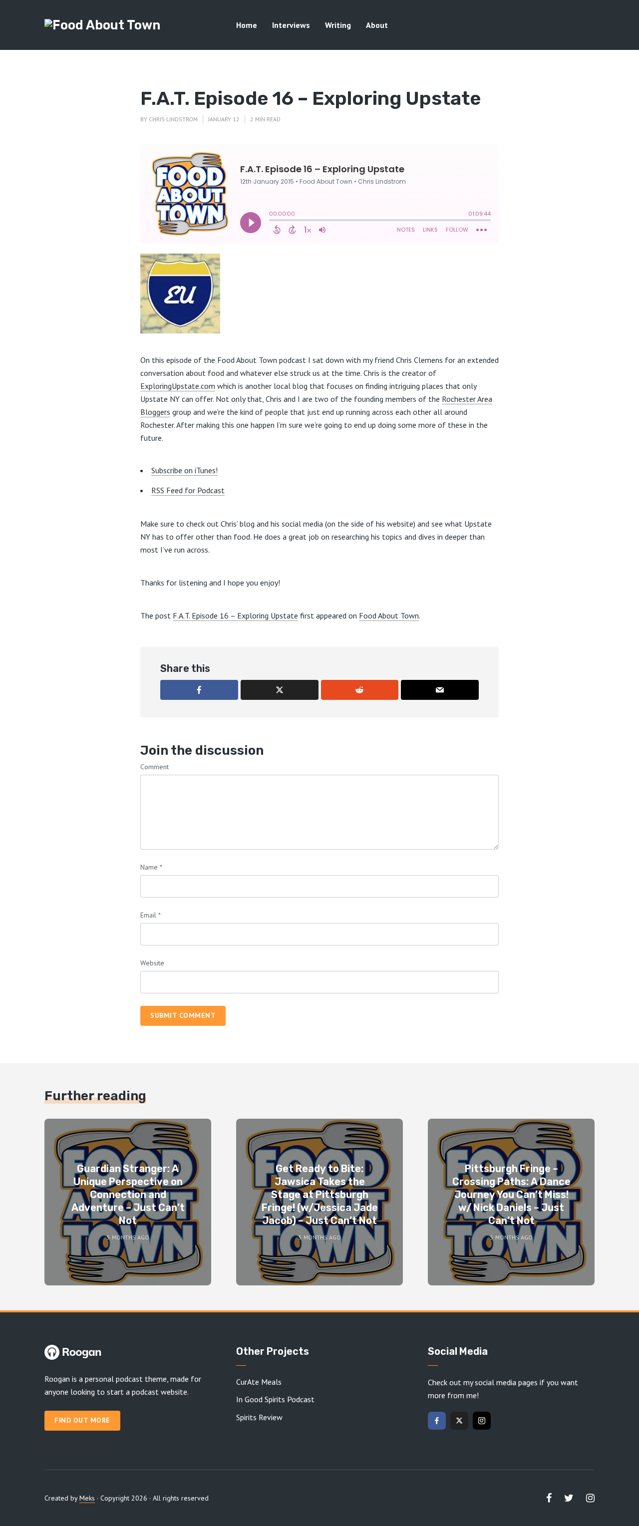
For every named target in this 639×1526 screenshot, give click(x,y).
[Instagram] (482, 1421)
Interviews (291, 25)
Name (151, 867)
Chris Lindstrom (173, 119)
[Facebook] (437, 1421)
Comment (154, 766)
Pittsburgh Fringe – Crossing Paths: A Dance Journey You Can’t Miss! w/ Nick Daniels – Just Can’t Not (511, 1194)
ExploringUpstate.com (177, 386)
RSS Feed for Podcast (188, 490)
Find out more (82, 1420)
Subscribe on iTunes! (184, 470)
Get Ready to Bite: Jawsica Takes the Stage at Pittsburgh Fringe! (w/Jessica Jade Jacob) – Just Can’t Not (320, 1194)
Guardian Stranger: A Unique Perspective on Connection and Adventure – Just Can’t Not (128, 1194)
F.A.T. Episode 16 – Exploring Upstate (235, 615)
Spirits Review (259, 1417)
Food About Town (389, 615)
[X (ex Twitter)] (459, 1421)
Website (152, 962)
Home (246, 25)
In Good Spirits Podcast (275, 1399)
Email (150, 915)
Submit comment (183, 1015)
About (377, 25)
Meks (87, 1498)
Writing (338, 25)
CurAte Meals (259, 1382)
